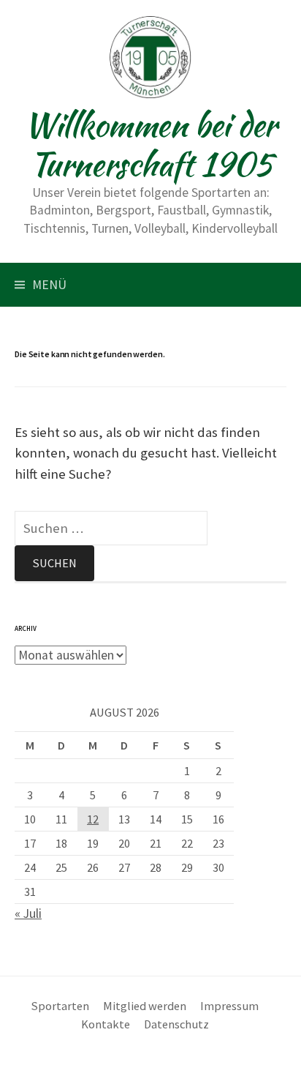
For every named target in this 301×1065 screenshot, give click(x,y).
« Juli (28, 913)
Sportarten (60, 1005)
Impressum (229, 1005)
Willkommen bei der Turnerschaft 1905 (150, 144)
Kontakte (105, 1024)
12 (93, 819)
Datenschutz (176, 1024)
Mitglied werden (144, 1005)
